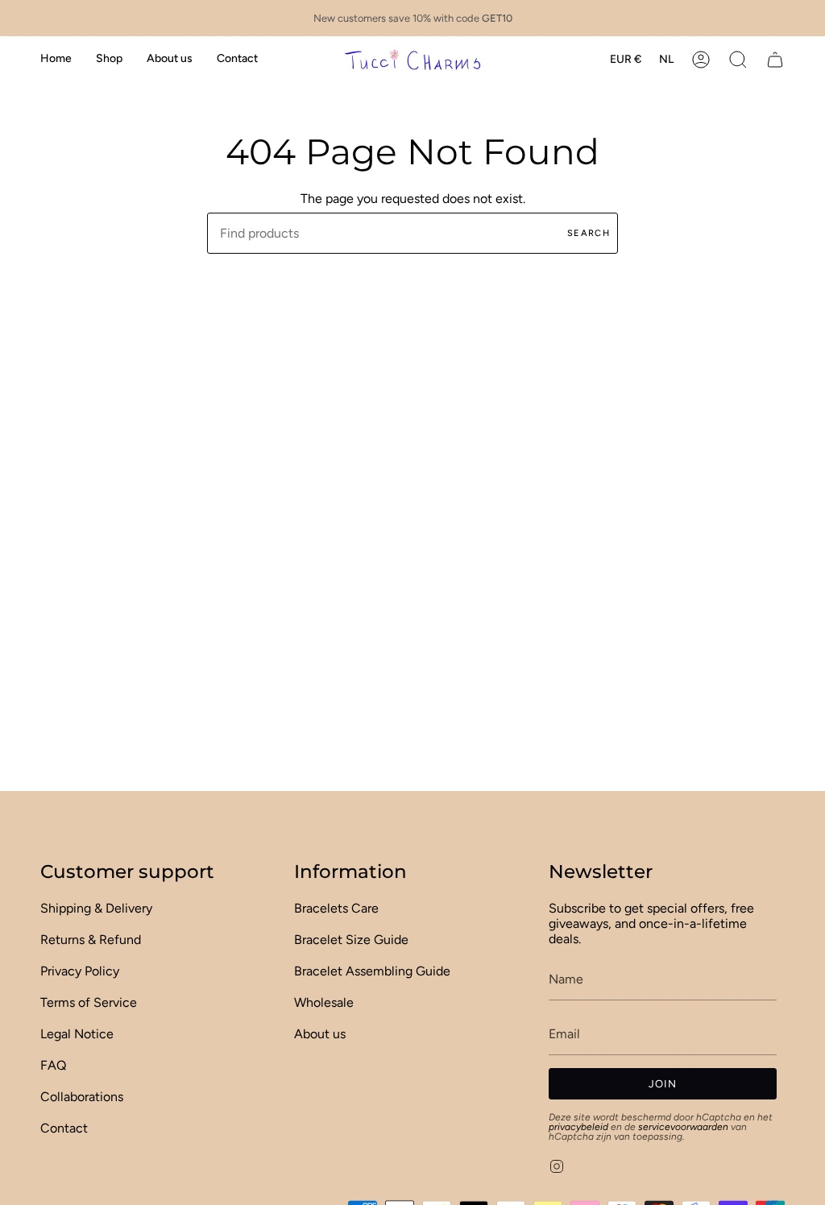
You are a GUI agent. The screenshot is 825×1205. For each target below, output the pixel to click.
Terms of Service (88, 1002)
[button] (109, 59)
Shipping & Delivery (96, 908)
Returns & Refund (90, 939)
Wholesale (324, 1002)
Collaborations (81, 1096)
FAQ (53, 1065)
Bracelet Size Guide (351, 939)
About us (320, 1033)
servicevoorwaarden (683, 1127)
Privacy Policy (79, 971)
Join (663, 1084)
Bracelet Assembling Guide (372, 971)
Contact (64, 1128)
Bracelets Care (336, 908)
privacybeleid (578, 1127)
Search (588, 233)
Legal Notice (77, 1033)
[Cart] (775, 59)
